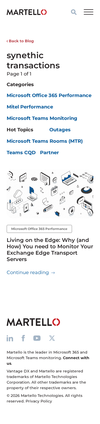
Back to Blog (21, 41)
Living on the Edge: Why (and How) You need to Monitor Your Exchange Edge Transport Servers (50, 249)
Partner (49, 153)
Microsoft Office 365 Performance (49, 95)
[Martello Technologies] (27, 12)
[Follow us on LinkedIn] (10, 338)
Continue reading (31, 272)
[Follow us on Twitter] (52, 338)
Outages (60, 130)
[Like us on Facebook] (23, 338)
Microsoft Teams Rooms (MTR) (45, 141)
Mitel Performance (30, 107)
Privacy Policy (39, 401)
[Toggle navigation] (89, 12)
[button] (74, 12)
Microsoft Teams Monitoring (42, 118)
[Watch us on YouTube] (37, 338)
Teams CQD (21, 153)
